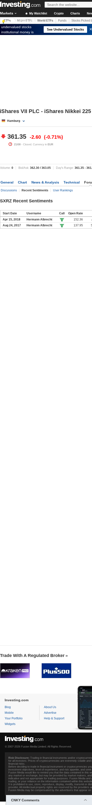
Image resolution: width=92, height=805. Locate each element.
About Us (50, 707)
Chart (22, 182)
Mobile (9, 712)
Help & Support (54, 718)
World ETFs (45, 20)
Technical (72, 182)
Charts (75, 13)
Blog (8, 707)
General (6, 182)
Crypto (59, 13)
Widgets (10, 724)
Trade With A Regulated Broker (32, 655)
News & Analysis (45, 182)
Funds (62, 20)
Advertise (50, 712)
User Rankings (63, 190)
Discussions (9, 190)
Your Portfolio (14, 718)
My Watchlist (37, 13)
